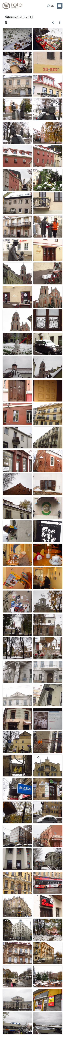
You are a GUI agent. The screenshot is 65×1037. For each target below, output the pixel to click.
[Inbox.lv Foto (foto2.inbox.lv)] (15, 6)
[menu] (59, 6)
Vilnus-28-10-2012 (19, 17)
